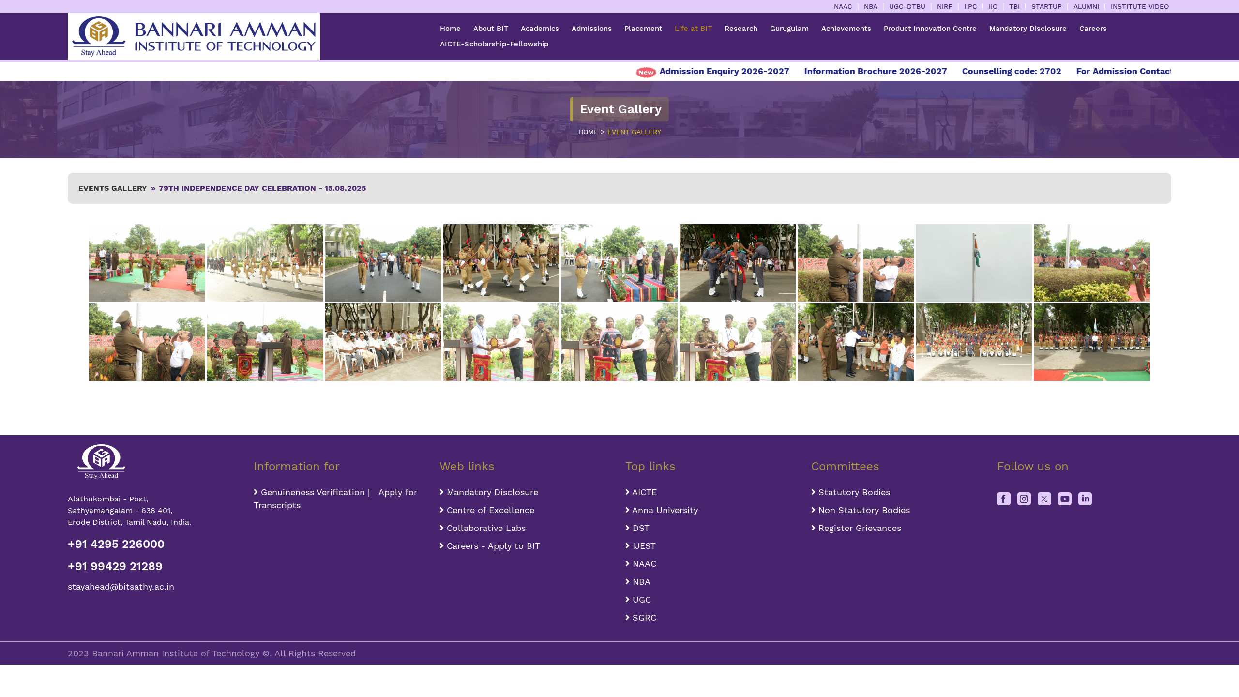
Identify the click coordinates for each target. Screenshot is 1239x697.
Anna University (664, 510)
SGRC (643, 617)
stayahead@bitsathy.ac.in (121, 586)
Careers (1093, 28)
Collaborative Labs (485, 528)
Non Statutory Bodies (863, 510)
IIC (993, 6)
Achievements (846, 28)
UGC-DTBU (907, 6)
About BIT (490, 28)
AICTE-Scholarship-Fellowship (494, 44)
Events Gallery (112, 188)
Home (450, 28)
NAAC (843, 6)
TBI (1014, 6)
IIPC (970, 6)
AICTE (643, 492)
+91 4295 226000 (116, 544)
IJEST (643, 546)
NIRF (944, 6)
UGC (640, 599)
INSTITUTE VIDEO (1140, 6)
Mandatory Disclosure (1028, 28)
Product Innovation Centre (930, 28)
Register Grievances (858, 528)
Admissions (592, 28)
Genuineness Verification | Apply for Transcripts (335, 498)
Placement (643, 28)
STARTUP (1046, 6)
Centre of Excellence (489, 510)
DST (640, 528)
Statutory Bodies (853, 492)
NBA (870, 6)
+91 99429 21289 (115, 566)
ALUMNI (1086, 6)
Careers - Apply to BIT (492, 546)
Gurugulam (789, 28)
